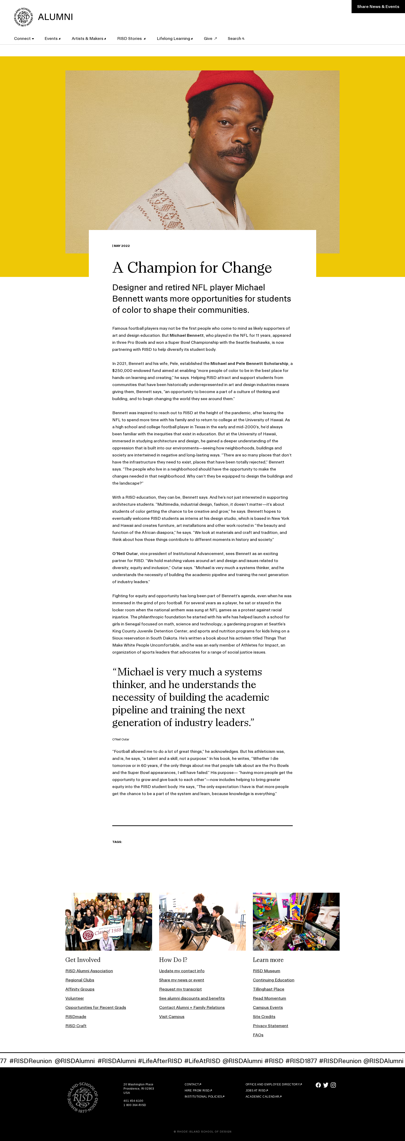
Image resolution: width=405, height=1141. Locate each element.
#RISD (230, 1061)
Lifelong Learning (173, 38)
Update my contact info (182, 971)
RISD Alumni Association (89, 971)
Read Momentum (269, 998)
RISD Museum (266, 971)
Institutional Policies (203, 1096)
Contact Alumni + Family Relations (192, 1007)
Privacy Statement (270, 1025)
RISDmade (75, 1016)
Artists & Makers (87, 38)
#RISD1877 (257, 1061)
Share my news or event (181, 980)
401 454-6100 (133, 1101)
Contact (192, 1084)
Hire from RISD (197, 1090)
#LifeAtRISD (158, 1061)
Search (235, 38)
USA (127, 1093)
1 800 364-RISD (135, 1105)
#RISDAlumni (73, 1061)
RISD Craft (75, 1025)
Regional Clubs (79, 980)
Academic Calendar (262, 1096)
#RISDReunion (296, 1061)
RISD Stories (130, 38)
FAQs (258, 1035)
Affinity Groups (79, 989)
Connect (22, 38)
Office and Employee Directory (273, 1084)
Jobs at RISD (256, 1090)
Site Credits (264, 1016)
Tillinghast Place (268, 989)
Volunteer (74, 998)
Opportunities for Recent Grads (95, 1007)
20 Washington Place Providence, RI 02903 (139, 1086)
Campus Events (268, 1007)
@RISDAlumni (31, 1061)
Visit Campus (171, 1016)
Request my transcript (180, 989)
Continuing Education (273, 980)
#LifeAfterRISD (116, 1061)
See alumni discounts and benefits (192, 998)
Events (51, 38)
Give (208, 38)
